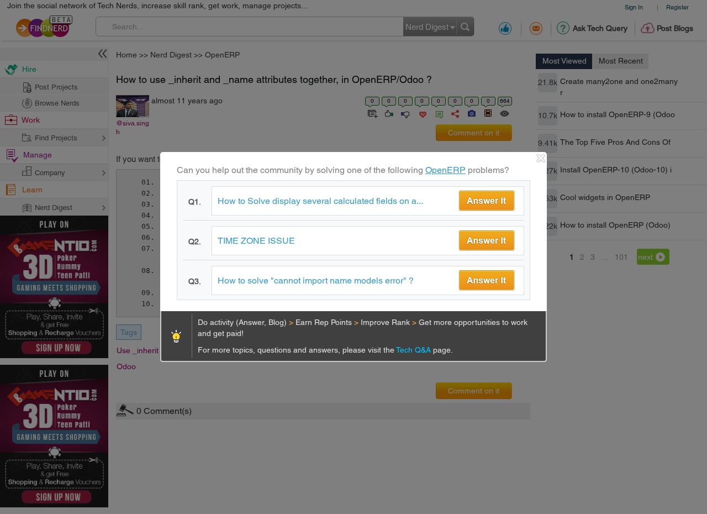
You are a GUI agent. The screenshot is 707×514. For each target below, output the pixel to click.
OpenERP (445, 170)
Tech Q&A (414, 349)
